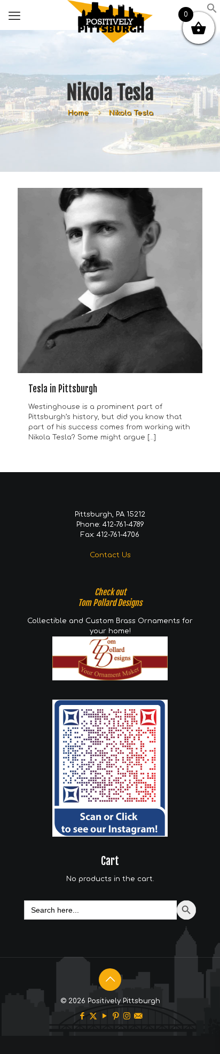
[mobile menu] (14, 16)
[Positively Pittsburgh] (110, 13)
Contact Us (110, 555)
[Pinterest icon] (116, 1016)
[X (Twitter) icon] (93, 1016)
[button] (212, 11)
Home (78, 113)
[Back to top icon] (110, 979)
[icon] (138, 1016)
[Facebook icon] (82, 1016)
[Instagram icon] (127, 1016)
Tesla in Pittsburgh (62, 389)
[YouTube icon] (104, 1016)
